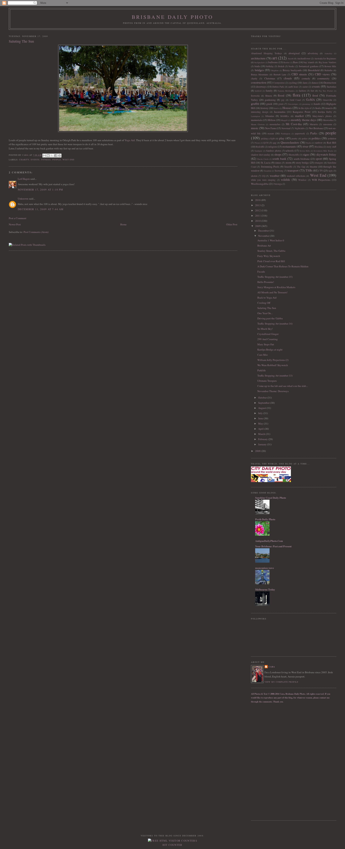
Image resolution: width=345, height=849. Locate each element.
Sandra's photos (273, 150)
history (264, 108)
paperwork (300, 133)
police (304, 138)
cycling (293, 82)
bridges (259, 70)
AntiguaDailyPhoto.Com (269, 541)
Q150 (266, 142)
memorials (256, 120)
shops (278, 154)
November (264, 236)
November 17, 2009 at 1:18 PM (40, 189)
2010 (258, 221)
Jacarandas (280, 112)
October (262, 397)
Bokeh (281, 66)
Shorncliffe (293, 154)
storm (288, 162)
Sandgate (258, 150)
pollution (332, 138)
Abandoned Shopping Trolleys (266, 53)
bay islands (309, 62)
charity (24, 159)
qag (274, 142)
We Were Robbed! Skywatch (272, 365)
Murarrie (314, 124)
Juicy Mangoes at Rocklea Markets (276, 287)
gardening (270, 100)
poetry (294, 138)
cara (272, 666)
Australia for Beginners (325, 58)
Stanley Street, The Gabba (271, 251)
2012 (258, 210)
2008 (258, 451)
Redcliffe (260, 146)
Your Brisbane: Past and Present (273, 546)
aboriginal (294, 53)
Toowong (279, 170)
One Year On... (265, 313)
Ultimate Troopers (267, 381)
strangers (319, 162)
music (254, 128)
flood (281, 95)
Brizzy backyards (292, 70)
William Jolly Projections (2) (272, 360)
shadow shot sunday (260, 154)
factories (331, 86)
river (305, 146)
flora (296, 95)
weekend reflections (296, 175)
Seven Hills (305, 150)
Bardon (286, 62)
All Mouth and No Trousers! (272, 292)
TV (321, 170)
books (291, 66)
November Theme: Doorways (273, 391)
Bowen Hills (330, 66)
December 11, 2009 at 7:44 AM (40, 209)
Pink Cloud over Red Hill (271, 261)
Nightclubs (300, 128)
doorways (261, 86)
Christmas (269, 78)
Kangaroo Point (301, 112)
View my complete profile (281, 681)
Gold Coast (295, 99)
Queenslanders (290, 142)
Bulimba (328, 70)
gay (283, 99)
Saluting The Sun (266, 308)
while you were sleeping (263, 179)
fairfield (258, 90)
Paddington (285, 133)
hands (317, 104)
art (274, 58)
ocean (271, 133)
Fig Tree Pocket (326, 90)
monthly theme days (303, 120)
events (35, 159)
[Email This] (44, 156)
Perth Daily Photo (265, 519)
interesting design (259, 111)
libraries (269, 116)
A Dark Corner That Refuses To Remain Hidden (282, 266)
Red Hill (331, 142)
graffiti (255, 104)
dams (305, 82)
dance (315, 82)
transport (293, 170)
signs (306, 154)
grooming (306, 104)
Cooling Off (263, 303)
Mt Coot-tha (293, 124)
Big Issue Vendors (327, 62)
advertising (313, 53)
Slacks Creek (263, 159)
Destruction (330, 82)
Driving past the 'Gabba (270, 318)
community (323, 78)
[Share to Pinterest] (59, 156)
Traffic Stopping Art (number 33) (274, 375)
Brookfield (314, 70)
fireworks (255, 95)
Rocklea (319, 146)
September (264, 403)
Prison (257, 142)
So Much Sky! (265, 329)
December (264, 230)
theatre (313, 166)
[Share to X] (52, 156)
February (263, 439)
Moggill (284, 120)
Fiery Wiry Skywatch (268, 256)
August (262, 408)
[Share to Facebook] (56, 156)
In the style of (304, 108)
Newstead (286, 128)
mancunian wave (264, 568)
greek (269, 104)
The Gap (301, 166)
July (260, 413)
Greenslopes (293, 104)
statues (278, 162)
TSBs (308, 170)
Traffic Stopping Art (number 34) (274, 323)
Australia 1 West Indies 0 (270, 240)
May (261, 423)
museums (327, 124)
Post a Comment (17, 218)
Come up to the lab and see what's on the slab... (282, 386)
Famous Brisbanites (286, 90)
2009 (258, 226)
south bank (279, 159)
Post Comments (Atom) (36, 232)
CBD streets (299, 74)
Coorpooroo (279, 82)
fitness (46, 159)
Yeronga (278, 183)
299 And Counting (267, 339)
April (261, 428)
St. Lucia (266, 162)
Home (123, 224)
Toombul (267, 170)
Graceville (327, 99)
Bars (295, 62)
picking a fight (268, 138)
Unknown (23, 198)
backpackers (259, 62)
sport (319, 159)
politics (316, 138)
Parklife (261, 370)
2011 (258, 215)
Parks (313, 133)
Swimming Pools (270, 166)
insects (329, 108)
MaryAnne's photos (322, 116)
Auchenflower (303, 58)
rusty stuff (331, 146)
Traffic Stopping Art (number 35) (274, 277)
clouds (288, 78)
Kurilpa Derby (325, 111)
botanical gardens (308, 66)
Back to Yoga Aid (267, 297)
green (281, 103)
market (299, 116)
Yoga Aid (130, 140)
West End (68, 159)
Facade (261, 271)
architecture (258, 58)
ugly (331, 170)
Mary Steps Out (265, 344)
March (262, 434)
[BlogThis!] (48, 156)
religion (272, 146)
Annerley (328, 53)
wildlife (285, 180)
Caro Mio (262, 355)
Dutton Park (278, 86)
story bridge (302, 162)
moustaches (275, 124)
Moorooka (328, 120)
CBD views (322, 74)
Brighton (275, 70)
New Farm (270, 128)
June (261, 418)
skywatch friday (326, 154)
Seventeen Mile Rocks (323, 150)
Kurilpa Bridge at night (270, 349)
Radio (308, 142)
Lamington (255, 116)
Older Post (231, 224)
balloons (273, 62)
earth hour (293, 86)
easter (305, 86)
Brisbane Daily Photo (172, 16)
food (315, 95)
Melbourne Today (265, 589)
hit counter (172, 845)
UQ (263, 175)
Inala (318, 108)
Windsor (302, 179)
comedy (306, 78)
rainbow (318, 142)
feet (312, 90)
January (262, 444)
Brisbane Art (264, 245)
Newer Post (15, 224)
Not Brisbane (316, 128)
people (56, 159)
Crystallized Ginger (268, 334)
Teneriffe (288, 166)
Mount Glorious (258, 124)
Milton (271, 120)
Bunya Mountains (259, 74)
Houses (287, 108)
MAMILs (284, 116)
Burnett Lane (280, 74)
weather (275, 176)
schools (290, 150)
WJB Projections (321, 180)
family (269, 90)
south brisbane (302, 159)
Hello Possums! (265, 282)
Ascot (290, 58)
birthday (270, 66)
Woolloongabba (259, 184)
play (282, 138)
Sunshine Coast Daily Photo (270, 497)
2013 (258, 205)
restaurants (289, 146)
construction (258, 82)
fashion (302, 90)
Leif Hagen (24, 179)
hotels (276, 108)
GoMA (310, 100)
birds (257, 66)
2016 (258, 200)
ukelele (254, 175)
